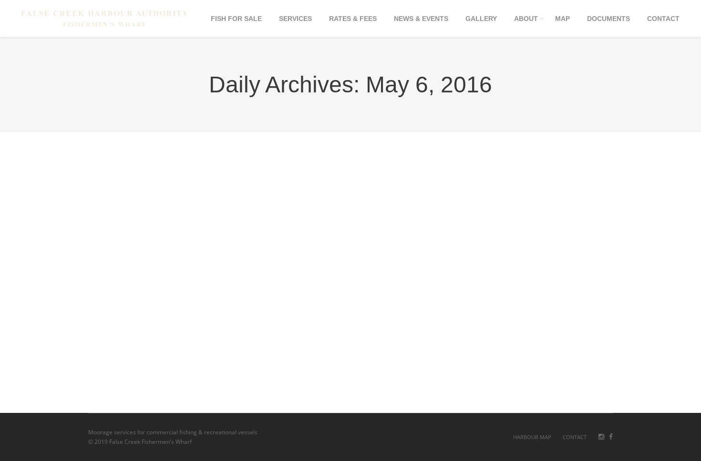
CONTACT (575, 437)
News (150, 372)
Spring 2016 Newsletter (150, 357)
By (181, 372)
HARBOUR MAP (532, 437)
